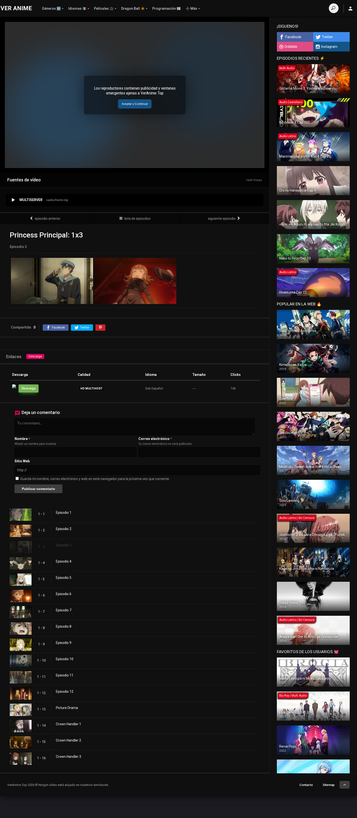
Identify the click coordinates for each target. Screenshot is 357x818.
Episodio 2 (63, 529)
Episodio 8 (63, 626)
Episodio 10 (64, 659)
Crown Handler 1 (68, 724)
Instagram (329, 46)
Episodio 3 (63, 545)
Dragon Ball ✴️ (133, 8)
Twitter (327, 37)
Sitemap (329, 785)
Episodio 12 (64, 691)
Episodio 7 (63, 610)
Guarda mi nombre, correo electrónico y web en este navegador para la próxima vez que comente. (95, 479)
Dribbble (291, 46)
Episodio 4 (63, 561)
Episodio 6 (63, 594)
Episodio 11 (64, 675)
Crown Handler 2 (68, 740)
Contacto (306, 785)
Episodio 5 (63, 578)
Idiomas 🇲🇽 (77, 8)
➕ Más (191, 8)
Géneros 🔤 (51, 8)
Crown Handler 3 (68, 757)
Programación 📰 (166, 8)
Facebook (293, 37)
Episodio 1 (63, 512)
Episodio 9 (63, 643)
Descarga (35, 356)
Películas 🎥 (104, 8)
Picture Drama (67, 708)
